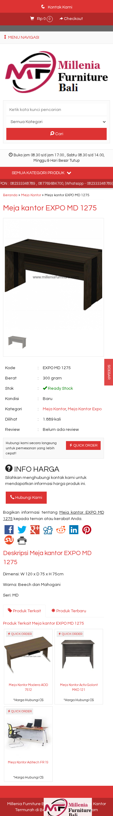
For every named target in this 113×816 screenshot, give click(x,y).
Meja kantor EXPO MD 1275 (50, 208)
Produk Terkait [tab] (26, 611)
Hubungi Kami (28, 498)
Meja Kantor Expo (85, 409)
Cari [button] (58, 134)
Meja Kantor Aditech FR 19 (28, 762)
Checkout (73, 19)
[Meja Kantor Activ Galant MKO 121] (79, 655)
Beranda (10, 195)
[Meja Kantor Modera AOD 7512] (28, 655)
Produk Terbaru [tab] (70, 611)
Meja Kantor (31, 195)
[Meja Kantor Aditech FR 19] (28, 732)
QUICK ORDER (85, 445)
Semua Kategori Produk (38, 173)
